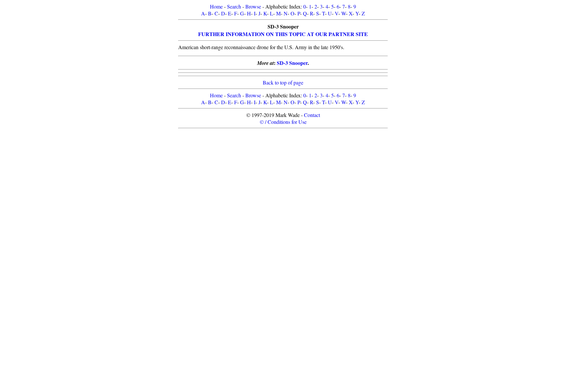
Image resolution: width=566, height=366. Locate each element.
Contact (312, 114)
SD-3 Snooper (292, 63)
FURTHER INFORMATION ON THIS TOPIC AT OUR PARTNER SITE (283, 34)
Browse (253, 6)
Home (216, 6)
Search (234, 6)
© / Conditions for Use (283, 121)
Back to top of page (283, 82)
